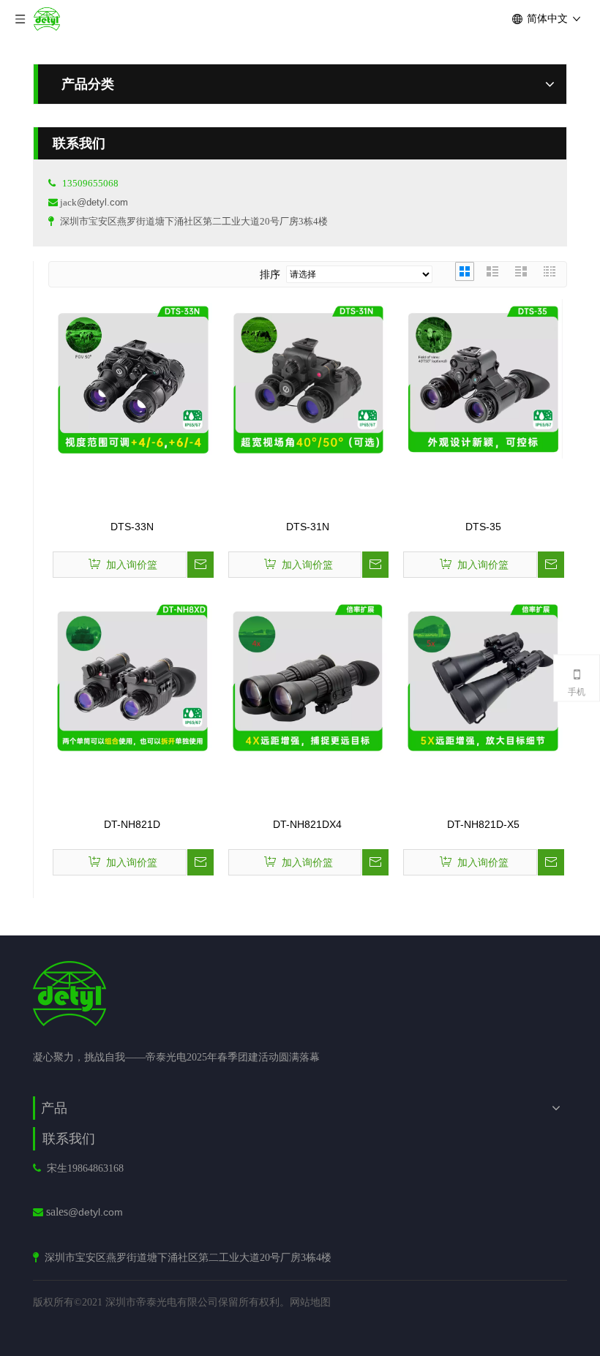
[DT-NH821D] (132, 676)
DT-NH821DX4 (307, 824)
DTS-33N (132, 526)
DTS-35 (483, 526)
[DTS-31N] (308, 378)
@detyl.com (102, 202)
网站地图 (310, 1302)
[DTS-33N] (132, 378)
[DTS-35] (483, 378)
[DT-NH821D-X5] (483, 676)
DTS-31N (307, 526)
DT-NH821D (132, 824)
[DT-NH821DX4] (308, 676)
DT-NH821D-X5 (483, 824)
